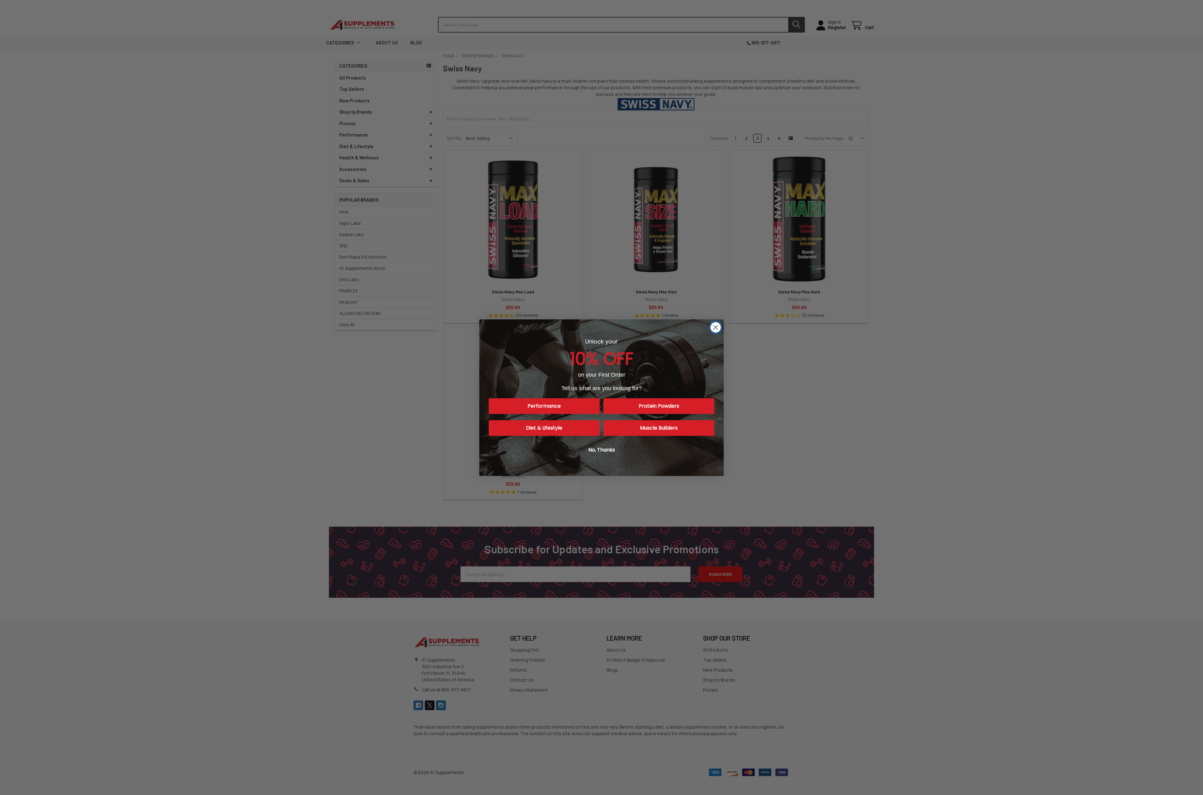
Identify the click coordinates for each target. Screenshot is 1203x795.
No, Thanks (601, 449)
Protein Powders (659, 406)
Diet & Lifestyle (544, 427)
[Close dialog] (715, 327)
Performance (544, 406)
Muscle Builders (659, 427)
